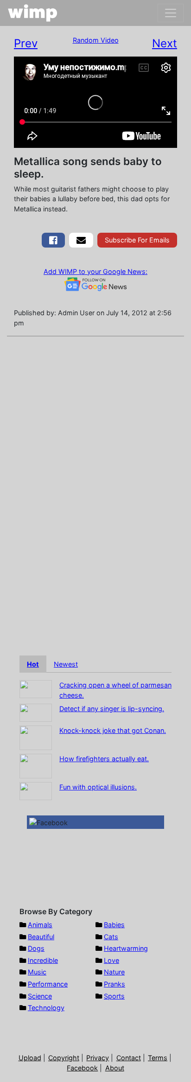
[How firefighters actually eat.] (35, 766)
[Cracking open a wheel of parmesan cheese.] (35, 689)
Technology (46, 1008)
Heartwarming (126, 948)
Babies (114, 925)
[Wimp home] (32, 13)
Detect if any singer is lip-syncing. (111, 709)
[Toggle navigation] (171, 13)
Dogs (36, 948)
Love (111, 960)
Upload (30, 1058)
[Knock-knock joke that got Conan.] (35, 737)
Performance (48, 984)
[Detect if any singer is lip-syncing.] (35, 712)
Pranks (114, 984)
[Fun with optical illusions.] (35, 791)
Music (37, 972)
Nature (114, 972)
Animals (40, 925)
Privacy (97, 1058)
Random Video (96, 40)
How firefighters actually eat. (104, 759)
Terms (157, 1058)
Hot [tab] (33, 664)
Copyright (63, 1058)
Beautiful (41, 937)
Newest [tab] (66, 664)
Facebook (82, 1068)
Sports (114, 996)
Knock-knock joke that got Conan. (112, 730)
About (114, 1068)
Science (40, 996)
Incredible (43, 960)
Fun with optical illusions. (98, 787)
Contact (128, 1058)
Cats (111, 937)
